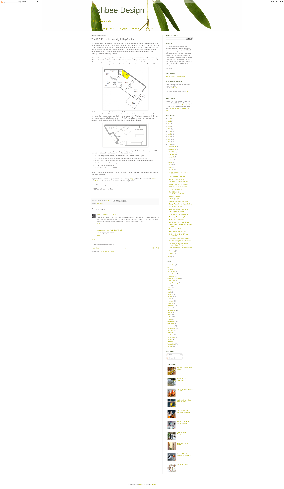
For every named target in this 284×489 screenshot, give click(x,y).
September (172, 154)
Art (168, 267)
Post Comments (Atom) (107, 251)
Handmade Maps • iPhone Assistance (180, 247)
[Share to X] (121, 201)
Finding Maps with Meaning (177, 231)
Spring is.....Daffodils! (175, 196)
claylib (141, 484)
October (172, 152)
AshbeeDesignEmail (172, 76)
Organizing (171, 323)
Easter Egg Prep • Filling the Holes (179, 238)
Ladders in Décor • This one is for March (184, 400)
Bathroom (170, 269)
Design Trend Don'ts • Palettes (178, 184)
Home (95, 28)
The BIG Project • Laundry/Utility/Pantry (176, 192)
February (172, 251)
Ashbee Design (118, 10)
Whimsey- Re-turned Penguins (178, 181)
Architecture (171, 265)
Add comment (96, 240)
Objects (170, 319)
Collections (171, 276)
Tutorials (148, 28)
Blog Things (171, 271)
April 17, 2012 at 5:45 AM (114, 230)
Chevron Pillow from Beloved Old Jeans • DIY (184, 454)
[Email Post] (113, 200)
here (188, 91)
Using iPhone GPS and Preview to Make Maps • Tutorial (179, 244)
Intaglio (132, 179)
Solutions (170, 335)
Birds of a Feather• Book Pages (178, 209)
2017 (169, 131)
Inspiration (171, 305)
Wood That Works (187, 105)
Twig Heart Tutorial (182, 464)
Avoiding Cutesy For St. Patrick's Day (180, 241)
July (170, 159)
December (172, 146)
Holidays (170, 303)
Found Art (170, 294)
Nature (170, 317)
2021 (169, 121)
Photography (171, 328)
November (172, 149)
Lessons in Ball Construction (181, 379)
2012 (169, 144)
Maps (169, 314)
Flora (169, 290)
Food (169, 292)
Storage (170, 339)
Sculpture (170, 330)
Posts (170, 354)
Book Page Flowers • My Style (178, 217)
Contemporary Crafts (174, 278)
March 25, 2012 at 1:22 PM (110, 214)
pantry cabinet (101, 230)
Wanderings (171, 344)
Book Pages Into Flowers (176, 219)
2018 (169, 129)
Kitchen (170, 308)
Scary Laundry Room (175, 189)
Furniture (170, 296)
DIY (169, 285)
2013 (169, 142)
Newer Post (95, 248)
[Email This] (117, 201)
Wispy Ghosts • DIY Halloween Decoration (183, 411)
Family (170, 287)
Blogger (153, 484)
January (172, 253)
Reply (98, 224)
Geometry (170, 301)
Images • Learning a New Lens (178, 201)
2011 (169, 257)
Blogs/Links (108, 28)
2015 (169, 136)
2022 (169, 118)
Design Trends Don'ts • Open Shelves (180, 204)
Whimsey (170, 346)
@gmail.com (182, 76)
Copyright (122, 28)
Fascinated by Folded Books (177, 229)
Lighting (170, 312)
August (171, 157)
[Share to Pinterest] (125, 201)
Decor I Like (171, 281)
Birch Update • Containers (177, 176)
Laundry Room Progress (176, 179)
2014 (169, 139)
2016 (169, 134)
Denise (99, 214)
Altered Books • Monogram (181, 433)
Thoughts (170, 342)
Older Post (155, 248)
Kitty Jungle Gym (174, 199)
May (170, 165)
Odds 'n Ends (172, 321)
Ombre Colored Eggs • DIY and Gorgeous (183, 422)
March (171, 170)
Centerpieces (172, 274)
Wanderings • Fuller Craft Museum (179, 222)
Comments (171, 358)
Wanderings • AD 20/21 (176, 206)
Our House (100, 203)
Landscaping (171, 310)
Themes (136, 28)
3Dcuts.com (173, 88)
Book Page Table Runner (176, 212)
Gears (169, 299)
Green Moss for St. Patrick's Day (178, 214)
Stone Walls (171, 337)
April (171, 167)
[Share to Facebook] (123, 201)
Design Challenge (173, 283)
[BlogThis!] (119, 201)
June (171, 162)
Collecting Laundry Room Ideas (178, 187)
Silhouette (171, 333)
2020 (169, 123)
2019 (169, 126)
